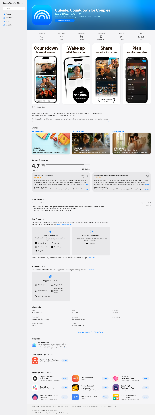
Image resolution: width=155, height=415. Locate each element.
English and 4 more (78, 319)
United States (35, 406)
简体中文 (67, 406)
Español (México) (46, 406)
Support (72, 413)
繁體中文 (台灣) (112, 406)
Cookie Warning (63, 413)
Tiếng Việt (103, 406)
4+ (113, 319)
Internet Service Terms (38, 413)
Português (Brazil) (93, 406)
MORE (86, 184)
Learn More (91, 258)
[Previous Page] (29, 74)
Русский (60, 406)
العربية (54, 406)
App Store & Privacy (51, 413)
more (108, 121)
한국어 (84, 406)
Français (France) (76, 406)
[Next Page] (152, 74)
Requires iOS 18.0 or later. (40, 319)
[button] (14, 14)
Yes (33, 325)
